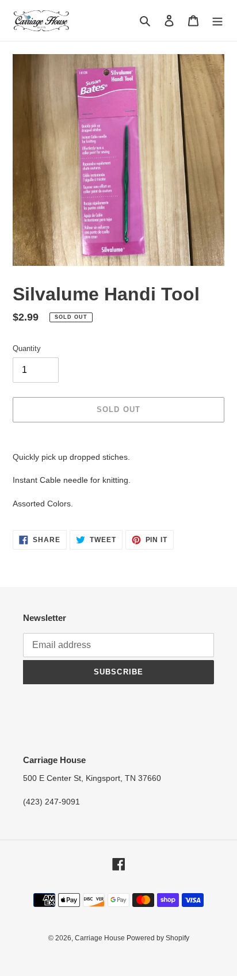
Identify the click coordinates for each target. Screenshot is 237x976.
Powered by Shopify (158, 938)
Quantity (27, 348)
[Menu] (217, 20)
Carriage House (101, 938)
